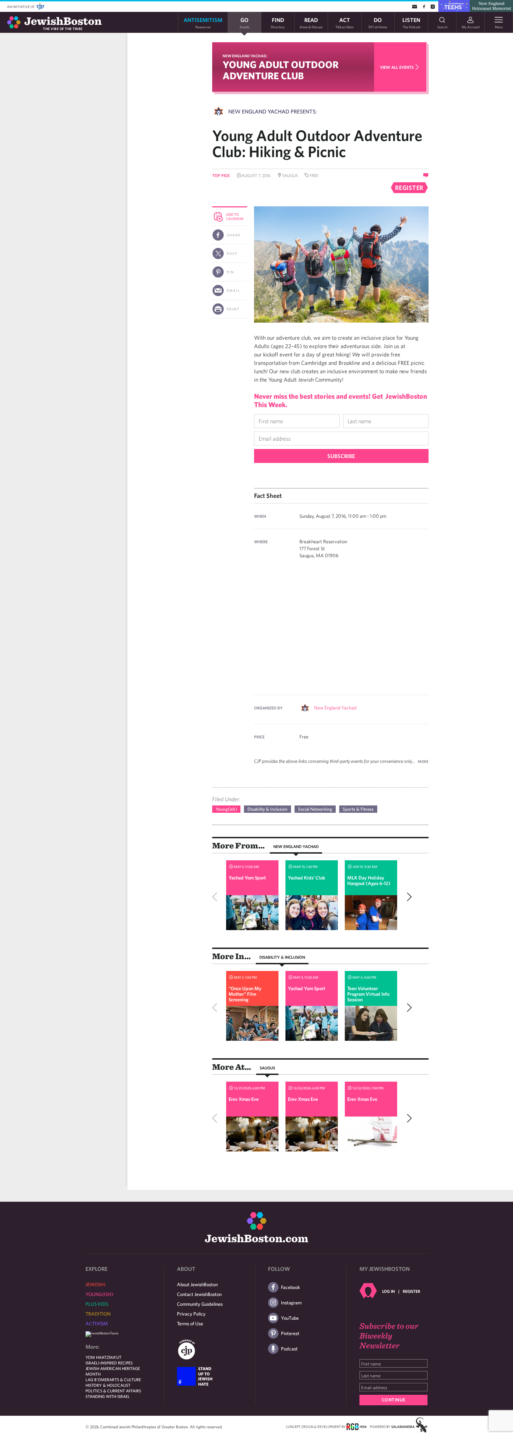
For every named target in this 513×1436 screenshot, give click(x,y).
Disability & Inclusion (267, 809)
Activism (97, 1323)
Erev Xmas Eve (244, 1099)
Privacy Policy (191, 1314)
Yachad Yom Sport (247, 878)
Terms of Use (190, 1323)
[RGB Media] (356, 1426)
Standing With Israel (108, 1396)
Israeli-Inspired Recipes (109, 1362)
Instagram (291, 1302)
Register (411, 1291)
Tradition (98, 1314)
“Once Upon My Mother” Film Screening (245, 994)
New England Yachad (335, 707)
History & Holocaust (108, 1385)
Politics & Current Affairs (113, 1390)
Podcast (289, 1349)
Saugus (267, 1068)
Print (233, 309)
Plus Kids (97, 1304)
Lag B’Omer (97, 1379)
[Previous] (216, 897)
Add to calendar (235, 216)
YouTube (290, 1318)
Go (244, 22)
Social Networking (315, 809)
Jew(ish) (95, 1284)
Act (344, 22)
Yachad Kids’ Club (306, 878)
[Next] (408, 897)
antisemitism (203, 22)
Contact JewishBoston (199, 1294)
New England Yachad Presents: (272, 111)
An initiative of (21, 7)
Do (378, 22)
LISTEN (411, 22)
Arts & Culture (125, 1379)
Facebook (290, 1287)
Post (232, 253)
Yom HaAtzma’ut (103, 1357)
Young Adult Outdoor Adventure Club (281, 70)
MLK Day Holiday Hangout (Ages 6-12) (369, 880)
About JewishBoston (197, 1284)
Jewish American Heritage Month (113, 1371)
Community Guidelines (200, 1304)
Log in (388, 1291)
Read (311, 22)
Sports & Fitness (358, 809)
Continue (394, 1399)
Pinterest (290, 1333)
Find (278, 22)
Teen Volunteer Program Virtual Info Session (368, 994)
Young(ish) (226, 809)
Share (234, 235)
